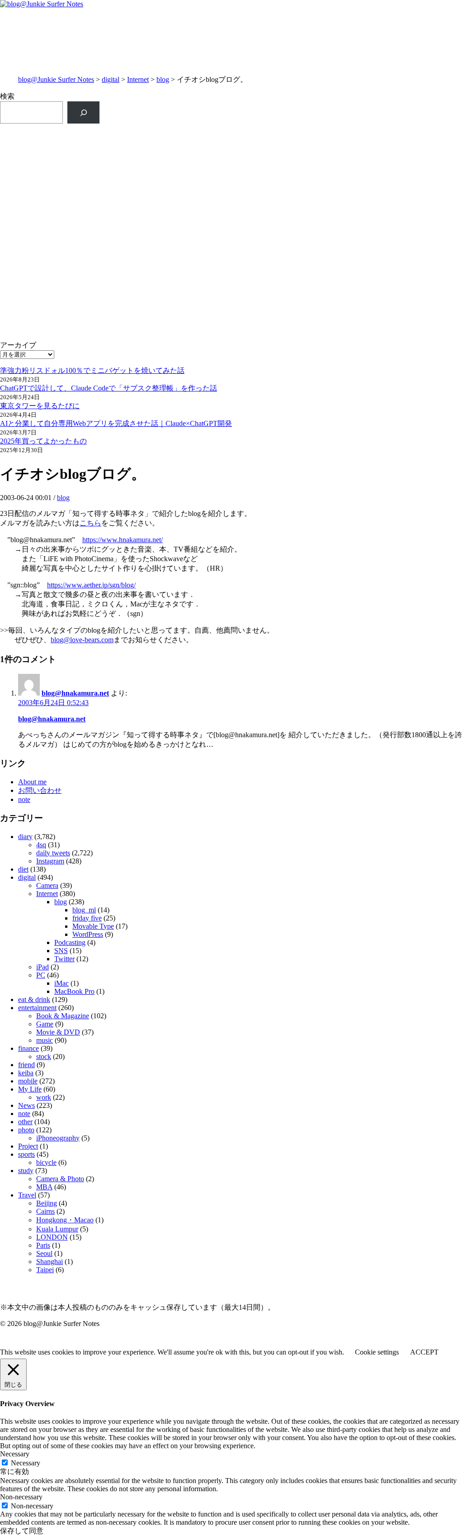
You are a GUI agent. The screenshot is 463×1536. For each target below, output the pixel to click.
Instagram (50, 861)
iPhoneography (58, 1138)
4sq (41, 845)
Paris (43, 1245)
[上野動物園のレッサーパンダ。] (347, 183)
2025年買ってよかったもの (43, 441)
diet (23, 869)
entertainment (37, 1007)
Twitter (64, 959)
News (26, 1105)
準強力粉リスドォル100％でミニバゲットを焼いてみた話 (92, 370)
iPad (42, 967)
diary (25, 836)
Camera (47, 885)
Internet (138, 79)
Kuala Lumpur (57, 1229)
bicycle (46, 1162)
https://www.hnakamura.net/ (122, 540)
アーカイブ (18, 345)
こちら (90, 523)
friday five (87, 918)
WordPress (87, 934)
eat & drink (34, 999)
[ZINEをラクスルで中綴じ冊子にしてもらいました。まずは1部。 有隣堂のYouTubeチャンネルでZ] (115, 152)
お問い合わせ (39, 790)
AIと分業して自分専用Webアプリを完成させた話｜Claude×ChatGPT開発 (116, 423)
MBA (44, 1187)
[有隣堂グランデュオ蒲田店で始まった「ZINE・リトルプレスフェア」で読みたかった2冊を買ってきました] (115, 211)
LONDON (52, 1237)
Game (44, 1024)
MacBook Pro (74, 991)
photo (26, 1130)
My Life (30, 1089)
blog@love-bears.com (82, 640)
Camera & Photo (60, 1179)
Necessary (25, 1463)
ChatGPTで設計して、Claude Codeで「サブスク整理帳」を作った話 (108, 388)
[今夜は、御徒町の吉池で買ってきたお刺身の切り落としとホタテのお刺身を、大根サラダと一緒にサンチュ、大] (115, 275)
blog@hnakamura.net (75, 693)
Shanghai (49, 1261)
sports (26, 1154)
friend (26, 1065)
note (24, 799)
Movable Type (93, 926)
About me (32, 782)
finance (28, 1048)
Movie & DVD (58, 1032)
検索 (7, 96)
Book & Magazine (62, 1016)
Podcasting (69, 942)
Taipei (45, 1270)
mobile (28, 1081)
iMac (61, 983)
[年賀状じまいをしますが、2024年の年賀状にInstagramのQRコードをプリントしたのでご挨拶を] (115, 334)
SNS (61, 950)
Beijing (46, 1203)
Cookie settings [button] (377, 1352)
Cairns (45, 1211)
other (25, 1122)
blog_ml (84, 910)
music (44, 1040)
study (25, 1170)
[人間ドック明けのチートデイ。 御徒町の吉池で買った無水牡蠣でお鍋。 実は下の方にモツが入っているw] (347, 143)
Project (28, 1146)
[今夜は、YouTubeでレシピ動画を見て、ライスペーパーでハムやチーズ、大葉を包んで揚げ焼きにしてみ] (347, 280)
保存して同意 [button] (21, 1531)
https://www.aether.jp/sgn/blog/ (91, 585)
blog (162, 79)
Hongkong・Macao (65, 1220)
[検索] (83, 112)
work (43, 1097)
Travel (27, 1195)
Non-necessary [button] (21, 1497)
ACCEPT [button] (424, 1352)
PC (40, 975)
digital (110, 79)
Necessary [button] (14, 1454)
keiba (25, 1073)
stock (43, 1056)
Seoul (44, 1253)
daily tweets (53, 853)
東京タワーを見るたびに (40, 406)
